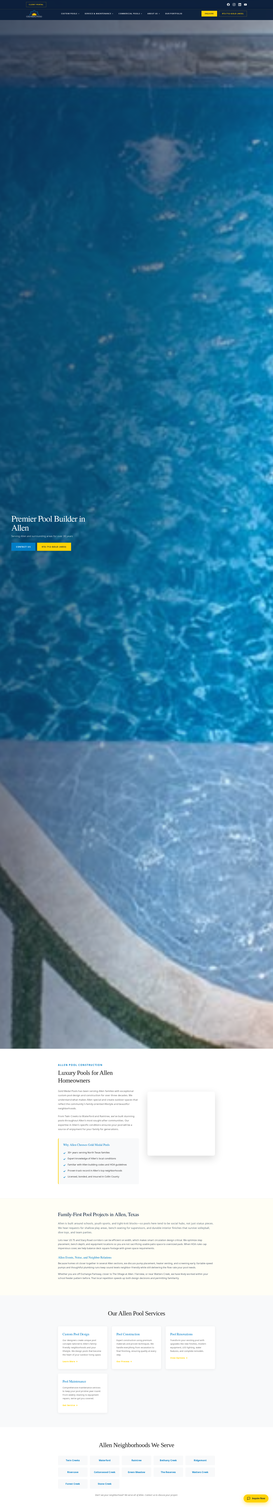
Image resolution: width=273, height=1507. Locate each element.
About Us (152, 14)
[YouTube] (245, 4)
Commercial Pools (129, 14)
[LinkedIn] (239, 4)
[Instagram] (234, 4)
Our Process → (124, 1361)
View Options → (178, 1357)
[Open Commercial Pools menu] (141, 14)
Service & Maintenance (98, 14)
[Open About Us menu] (159, 14)
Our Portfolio (173, 14)
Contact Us (23, 546)
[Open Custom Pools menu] (79, 14)
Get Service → (70, 1405)
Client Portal (36, 4)
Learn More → (70, 1361)
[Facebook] (228, 4)
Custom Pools (69, 14)
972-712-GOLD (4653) (233, 13)
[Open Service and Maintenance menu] (112, 14)
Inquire (209, 13)
